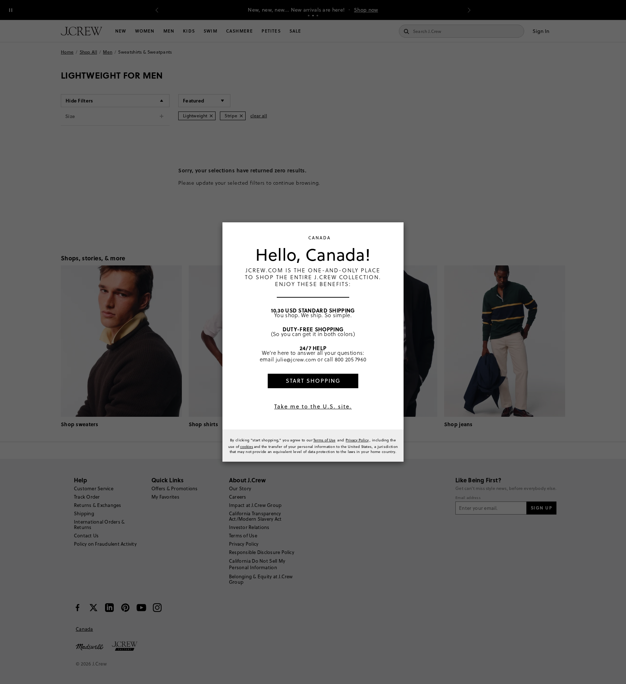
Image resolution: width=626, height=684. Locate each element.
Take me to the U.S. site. (313, 406)
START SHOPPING (313, 381)
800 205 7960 (351, 359)
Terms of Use (324, 439)
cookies (246, 446)
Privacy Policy (357, 439)
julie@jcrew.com (296, 359)
